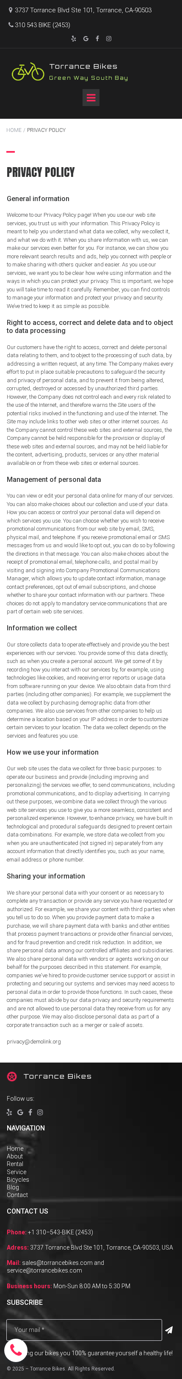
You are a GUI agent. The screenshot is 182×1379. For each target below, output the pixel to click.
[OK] (169, 1330)
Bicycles (18, 1179)
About (15, 1156)
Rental (15, 1164)
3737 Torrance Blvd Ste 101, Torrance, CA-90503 (80, 10)
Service (16, 1172)
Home (15, 1148)
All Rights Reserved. (91, 1369)
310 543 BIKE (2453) (42, 25)
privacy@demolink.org (34, 1041)
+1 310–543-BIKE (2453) (60, 1232)
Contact (17, 1195)
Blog (13, 1187)
